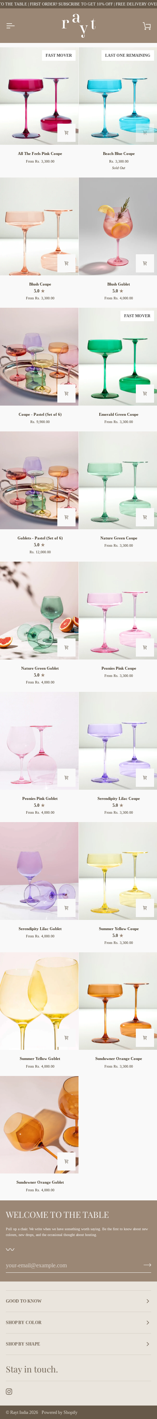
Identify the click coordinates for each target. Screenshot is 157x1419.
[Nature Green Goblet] (39, 610)
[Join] (145, 1265)
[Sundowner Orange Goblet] (39, 1124)
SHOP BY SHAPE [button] (23, 1344)
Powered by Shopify (59, 1412)
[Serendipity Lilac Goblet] (39, 871)
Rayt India (19, 1412)
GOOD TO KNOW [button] (24, 1301)
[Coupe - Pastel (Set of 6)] (39, 356)
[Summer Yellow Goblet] (39, 1001)
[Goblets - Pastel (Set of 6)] (39, 480)
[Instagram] (9, 1391)
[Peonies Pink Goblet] (39, 740)
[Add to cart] (145, 133)
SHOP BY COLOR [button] (24, 1322)
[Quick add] (66, 133)
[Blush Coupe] (39, 226)
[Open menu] (17, 25)
